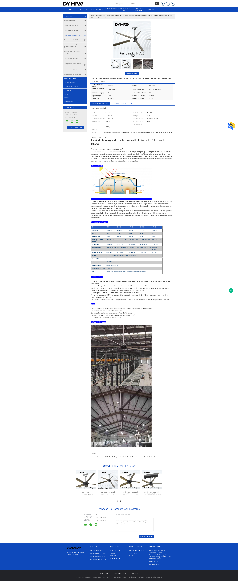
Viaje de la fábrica (111, 9)
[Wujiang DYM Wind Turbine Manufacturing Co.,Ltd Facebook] (163, 4)
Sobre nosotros (97, 9)
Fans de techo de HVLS (75, 40)
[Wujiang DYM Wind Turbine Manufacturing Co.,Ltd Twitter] (168, 4)
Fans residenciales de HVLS (75, 35)
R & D (131, 556)
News (66, 94)
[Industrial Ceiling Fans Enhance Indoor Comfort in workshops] (132, 39)
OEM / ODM (133, 553)
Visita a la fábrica (70, 82)
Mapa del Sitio (104, 573)
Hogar (70, 9)
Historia (113, 553)
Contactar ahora (132, 73)
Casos (66, 98)
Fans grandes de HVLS (75, 20)
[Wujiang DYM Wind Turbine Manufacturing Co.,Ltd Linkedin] (173, 4)
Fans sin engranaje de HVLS (117, 457)
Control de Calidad (71, 86)
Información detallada (100, 103)
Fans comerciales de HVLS (75, 30)
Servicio (113, 556)
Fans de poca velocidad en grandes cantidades (75, 45)
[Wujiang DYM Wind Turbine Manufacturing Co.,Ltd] (67, 121)
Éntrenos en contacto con (138, 9)
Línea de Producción (136, 550)
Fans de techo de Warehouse (75, 74)
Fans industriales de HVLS (75, 25)
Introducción (115, 550)
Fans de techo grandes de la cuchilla (75, 64)
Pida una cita (152, 9)
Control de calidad (124, 9)
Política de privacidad (120, 573)
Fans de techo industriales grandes (75, 52)
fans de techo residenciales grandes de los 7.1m (142, 457)
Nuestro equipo (115, 558)
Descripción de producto (123, 103)
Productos (83, 9)
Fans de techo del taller (75, 70)
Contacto (67, 90)
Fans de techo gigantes (75, 58)
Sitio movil (135, 573)
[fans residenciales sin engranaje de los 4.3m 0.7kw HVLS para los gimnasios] (108, 480)
